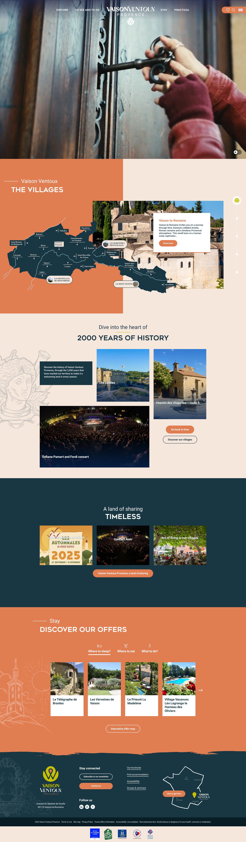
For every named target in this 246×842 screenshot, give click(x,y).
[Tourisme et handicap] (122, 834)
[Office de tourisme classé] (95, 834)
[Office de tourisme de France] (150, 834)
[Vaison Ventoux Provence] (130, 15)
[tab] (99, 648)
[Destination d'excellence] (137, 834)
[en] (241, 10)
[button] (233, 10)
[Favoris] (228, 10)
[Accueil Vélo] (108, 834)
